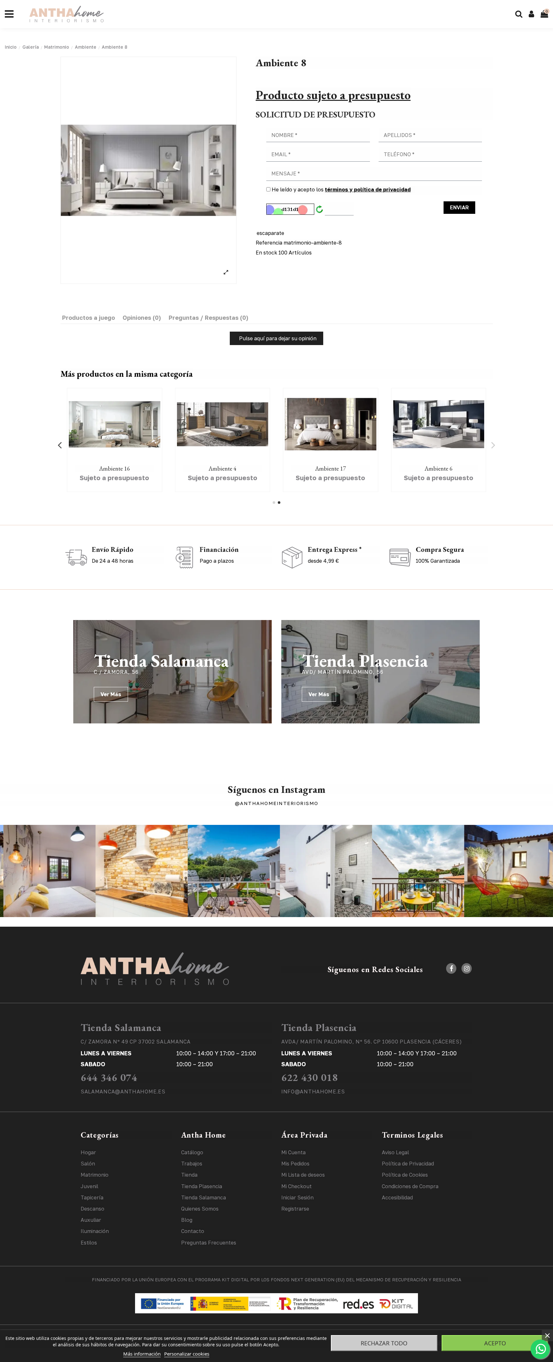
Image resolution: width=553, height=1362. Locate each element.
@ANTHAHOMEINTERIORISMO (276, 803)
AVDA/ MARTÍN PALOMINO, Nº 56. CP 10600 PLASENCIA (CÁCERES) (371, 1041)
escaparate (270, 233)
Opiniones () (142, 317)
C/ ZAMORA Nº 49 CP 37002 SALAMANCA (136, 1041)
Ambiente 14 (114, 468)
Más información (142, 1353)
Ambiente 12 (438, 468)
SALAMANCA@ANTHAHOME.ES (123, 1091)
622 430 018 (309, 1077)
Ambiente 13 (330, 468)
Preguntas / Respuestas (208, 317)
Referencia (269, 242)
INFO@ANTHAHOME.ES (313, 1091)
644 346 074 (109, 1077)
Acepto (495, 1343)
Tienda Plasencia (319, 1027)
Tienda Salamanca (121, 1027)
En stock (266, 252)
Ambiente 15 (222, 468)
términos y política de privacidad (368, 189)
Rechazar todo (384, 1343)
